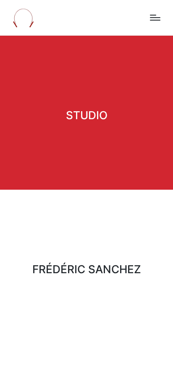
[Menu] (155, 18)
